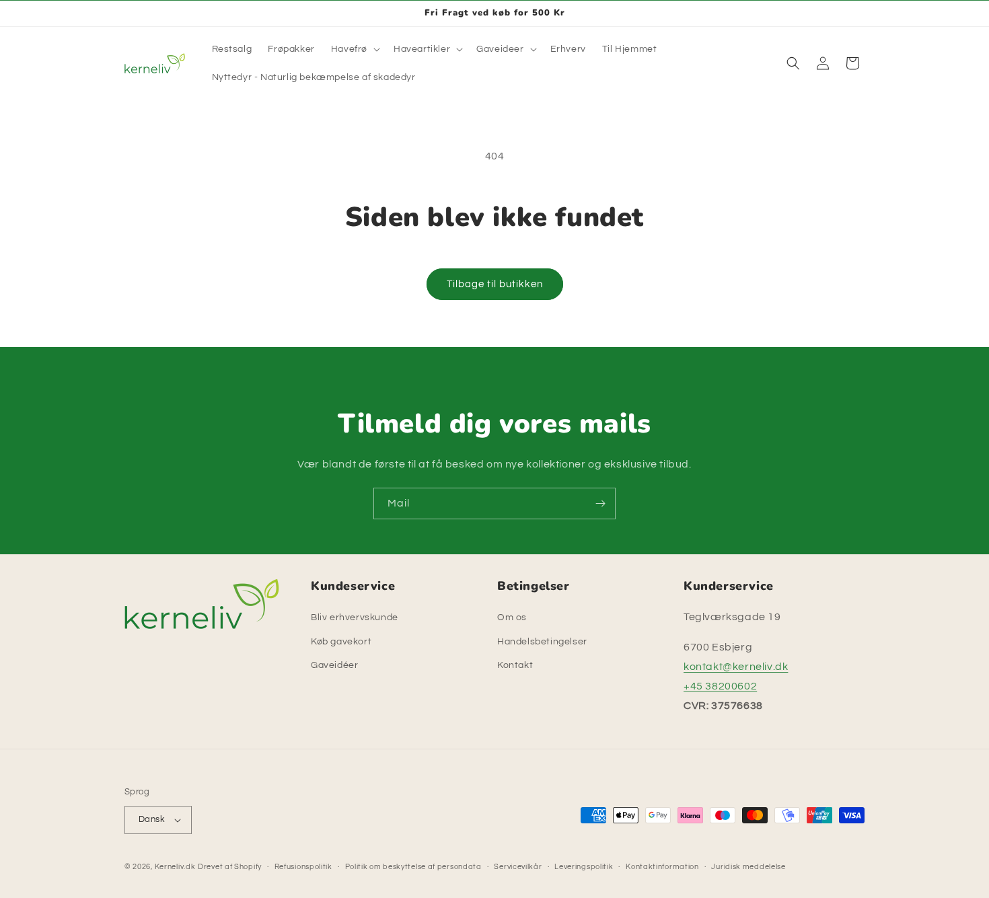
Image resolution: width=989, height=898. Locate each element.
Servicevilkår (518, 866)
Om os (512, 617)
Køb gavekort (341, 641)
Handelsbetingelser (542, 641)
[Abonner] (600, 503)
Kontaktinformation (662, 866)
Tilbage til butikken (495, 284)
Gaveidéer (334, 665)
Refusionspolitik (303, 866)
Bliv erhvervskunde (354, 617)
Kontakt (515, 665)
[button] (354, 49)
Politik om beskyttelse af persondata (413, 866)
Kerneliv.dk (175, 866)
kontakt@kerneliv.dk (736, 666)
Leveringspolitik (583, 866)
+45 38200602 (720, 686)
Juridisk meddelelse (748, 866)
